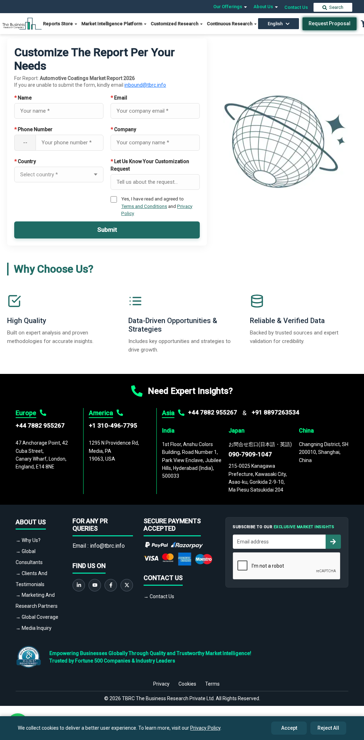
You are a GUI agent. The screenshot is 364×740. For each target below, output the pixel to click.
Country (25, 161)
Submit (107, 229)
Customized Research (175, 23)
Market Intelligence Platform (112, 23)
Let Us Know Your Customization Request (150, 165)
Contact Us (296, 7)
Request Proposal (329, 23)
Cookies (187, 684)
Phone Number (33, 129)
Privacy (161, 684)
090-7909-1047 (250, 454)
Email (119, 98)
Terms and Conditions (144, 206)
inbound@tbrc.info (145, 85)
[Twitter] (127, 585)
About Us (263, 6)
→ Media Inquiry (34, 628)
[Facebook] (111, 585)
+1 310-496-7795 (113, 425)
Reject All (328, 728)
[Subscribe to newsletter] (333, 542)
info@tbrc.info (107, 545)
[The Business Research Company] (22, 23)
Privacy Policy (205, 728)
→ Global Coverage (37, 617)
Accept (289, 728)
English (275, 23)
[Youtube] (95, 585)
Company (123, 129)
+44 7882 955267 (40, 425)
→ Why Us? (28, 540)
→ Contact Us (159, 596)
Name (23, 98)
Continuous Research (230, 23)
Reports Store (58, 23)
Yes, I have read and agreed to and (156, 206)
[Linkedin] (79, 585)
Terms (212, 684)
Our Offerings (228, 6)
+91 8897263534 (275, 412)
